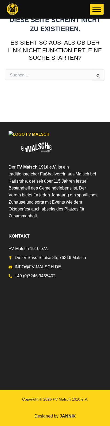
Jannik (68, 416)
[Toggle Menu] (96, 9)
